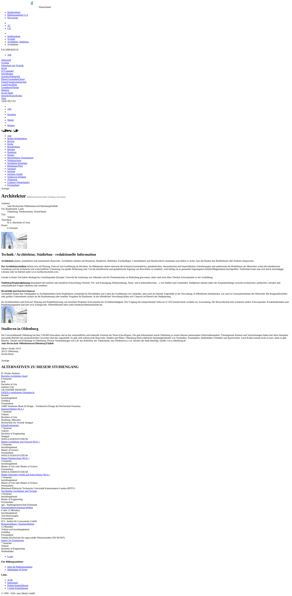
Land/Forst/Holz (9, 84)
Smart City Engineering (12, 540)
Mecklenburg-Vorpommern (20, 157)
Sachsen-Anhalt (15, 174)
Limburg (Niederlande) (18, 182)
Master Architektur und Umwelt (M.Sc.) (20, 441)
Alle (9, 55)
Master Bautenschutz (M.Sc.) (15, 458)
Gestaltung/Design (10, 87)
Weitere (11, 125)
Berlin (10, 144)
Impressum (12, 582)
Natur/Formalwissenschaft (13, 82)
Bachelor (11, 114)
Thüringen (12, 179)
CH (9, 28)
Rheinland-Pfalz (15, 166)
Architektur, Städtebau (18, 41)
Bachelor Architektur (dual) (14, 376)
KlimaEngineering (10, 425)
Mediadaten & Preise (17, 569)
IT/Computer (7, 71)
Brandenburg (13, 146)
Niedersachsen (14, 160)
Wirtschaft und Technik (12, 65)
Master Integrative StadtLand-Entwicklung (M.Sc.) (25, 474)
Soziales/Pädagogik (10, 76)
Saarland (11, 168)
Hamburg (11, 152)
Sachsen (11, 171)
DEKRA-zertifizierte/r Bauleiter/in (17, 392)
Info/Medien (7, 73)
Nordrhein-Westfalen (17, 163)
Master (10, 120)
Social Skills (7, 93)
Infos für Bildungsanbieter (19, 567)
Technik (11, 39)
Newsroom (12, 17)
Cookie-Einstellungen (17, 588)
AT (8, 25)
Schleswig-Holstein (16, 177)
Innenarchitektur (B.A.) (12, 409)
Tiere (3, 98)
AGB (10, 580)
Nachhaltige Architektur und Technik (19, 491)
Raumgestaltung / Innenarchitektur (17, 524)
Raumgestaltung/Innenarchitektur (17, 507)
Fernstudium (13, 185)
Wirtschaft (6, 60)
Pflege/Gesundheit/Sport (13, 79)
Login (10, 556)
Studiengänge (13, 12)
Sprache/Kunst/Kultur (11, 95)
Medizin (5, 90)
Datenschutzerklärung (17, 585)
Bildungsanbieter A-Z (17, 15)
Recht (4, 68)
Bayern (10, 141)
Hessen (10, 155)
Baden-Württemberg (17, 138)
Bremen (11, 149)
